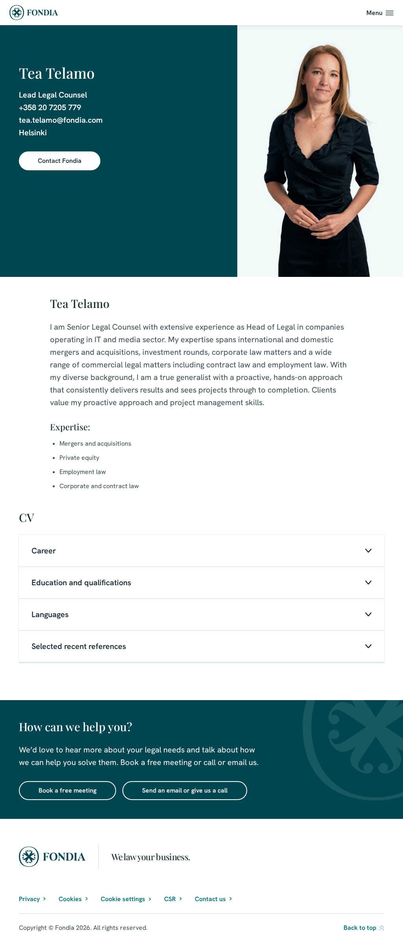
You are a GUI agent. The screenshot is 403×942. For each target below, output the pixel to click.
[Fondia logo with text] (33, 12)
